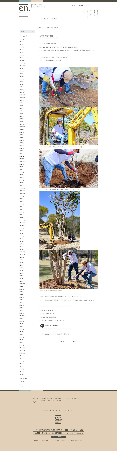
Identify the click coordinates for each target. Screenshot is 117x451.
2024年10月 (22, 97)
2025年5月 (22, 79)
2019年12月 (22, 252)
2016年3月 (22, 371)
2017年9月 (22, 323)
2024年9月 (22, 100)
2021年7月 (22, 201)
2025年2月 (22, 87)
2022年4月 (22, 177)
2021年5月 (22, 206)
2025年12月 (22, 60)
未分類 (21, 386)
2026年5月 (22, 47)
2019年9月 (22, 260)
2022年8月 (22, 166)
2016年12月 (22, 347)
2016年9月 (22, 355)
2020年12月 (22, 220)
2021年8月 (22, 198)
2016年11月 (22, 350)
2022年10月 (22, 161)
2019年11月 (22, 254)
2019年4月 (22, 273)
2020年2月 (22, 246)
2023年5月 (22, 142)
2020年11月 (22, 222)
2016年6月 (22, 363)
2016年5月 (22, 366)
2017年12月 (22, 315)
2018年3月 (22, 307)
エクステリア (54, 334)
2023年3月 (22, 148)
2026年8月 (22, 39)
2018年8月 (22, 294)
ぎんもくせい (47, 334)
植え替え (61, 334)
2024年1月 (22, 121)
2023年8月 (22, 134)
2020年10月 (22, 225)
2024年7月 (22, 105)
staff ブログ (44, 19)
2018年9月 (22, 291)
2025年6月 (22, 76)
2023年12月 (22, 124)
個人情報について (97, 14)
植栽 (65, 334)
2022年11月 (22, 158)
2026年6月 (22, 44)
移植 (68, 334)
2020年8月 (22, 230)
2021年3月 (22, 212)
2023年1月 (22, 153)
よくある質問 (90, 14)
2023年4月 (22, 145)
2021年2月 (22, 214)
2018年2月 (22, 310)
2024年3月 (22, 116)
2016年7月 (22, 361)
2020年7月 (22, 233)
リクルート (84, 14)
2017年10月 (22, 321)
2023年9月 (22, 132)
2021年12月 (22, 188)
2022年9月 (22, 164)
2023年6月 (22, 140)
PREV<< (62, 341)
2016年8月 (22, 358)
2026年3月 (22, 52)
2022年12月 (22, 156)
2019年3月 (22, 275)
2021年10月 (22, 193)
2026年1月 (22, 57)
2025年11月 (22, 63)
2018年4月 (22, 305)
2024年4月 (22, 113)
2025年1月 (22, 89)
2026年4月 (22, 49)
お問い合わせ (53, 19)
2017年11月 (22, 318)
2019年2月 (22, 278)
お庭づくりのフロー (87, 14)
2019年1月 (22, 281)
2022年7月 (22, 169)
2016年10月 (22, 353)
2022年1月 (22, 185)
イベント (22, 384)
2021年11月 (22, 190)
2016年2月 (22, 374)
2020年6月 (22, 236)
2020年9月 (22, 228)
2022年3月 (22, 180)
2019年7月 (22, 265)
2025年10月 (22, 65)
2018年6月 (22, 299)
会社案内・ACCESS (84, 5)
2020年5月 (22, 238)
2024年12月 (22, 92)
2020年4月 (22, 241)
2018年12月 (22, 283)
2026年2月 (22, 55)
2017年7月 (22, 329)
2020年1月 (22, 249)
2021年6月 (22, 204)
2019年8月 (22, 262)
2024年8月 (22, 103)
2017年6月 (22, 331)
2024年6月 (22, 108)
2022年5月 (22, 174)
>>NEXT (75, 341)
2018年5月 (22, 302)
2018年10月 (22, 289)
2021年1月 (22, 217)
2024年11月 (22, 95)
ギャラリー (74, 5)
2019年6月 (22, 268)
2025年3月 (22, 84)
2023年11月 (22, 126)
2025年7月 (22, 73)
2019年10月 (22, 257)
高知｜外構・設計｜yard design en (24, 10)
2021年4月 (22, 209)
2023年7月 (22, 137)
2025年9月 (22, 68)
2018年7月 (22, 297)
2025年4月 (22, 81)
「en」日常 (22, 381)
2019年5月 (22, 270)
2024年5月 (22, 111)
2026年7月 (22, 41)
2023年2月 (22, 150)
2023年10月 (22, 129)
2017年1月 (22, 345)
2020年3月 (22, 244)
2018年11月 (22, 286)
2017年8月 (22, 326)
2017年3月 (22, 339)
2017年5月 (22, 334)
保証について (94, 14)
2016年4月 (22, 369)
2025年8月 (22, 71)
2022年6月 (22, 172)
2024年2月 (22, 118)
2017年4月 (22, 337)
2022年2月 (22, 182)
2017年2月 (22, 342)
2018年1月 (22, 313)
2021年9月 (22, 196)
